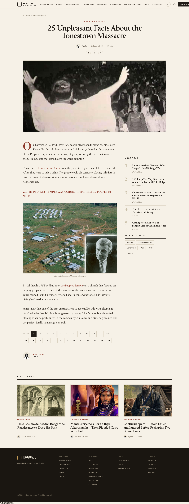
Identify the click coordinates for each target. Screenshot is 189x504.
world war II (131, 248)
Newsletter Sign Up (96, 476)
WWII (151, 248)
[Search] (174, 4)
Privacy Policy (65, 460)
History (130, 243)
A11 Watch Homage (132, 5)
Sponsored (93, 480)
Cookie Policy (64, 464)
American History (73, 5)
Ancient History (46, 5)
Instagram (152, 464)
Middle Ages (89, 5)
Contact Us (157, 5)
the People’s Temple (72, 286)
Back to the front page (34, 16)
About (146, 5)
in (94, 53)
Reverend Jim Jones (49, 168)
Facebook (152, 460)
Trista (84, 46)
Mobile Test (93, 472)
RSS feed (151, 472)
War (142, 248)
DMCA (61, 476)
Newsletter (152, 468)
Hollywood (102, 5)
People (59, 5)
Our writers (93, 484)
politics (130, 253)
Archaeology (115, 5)
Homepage (93, 468)
